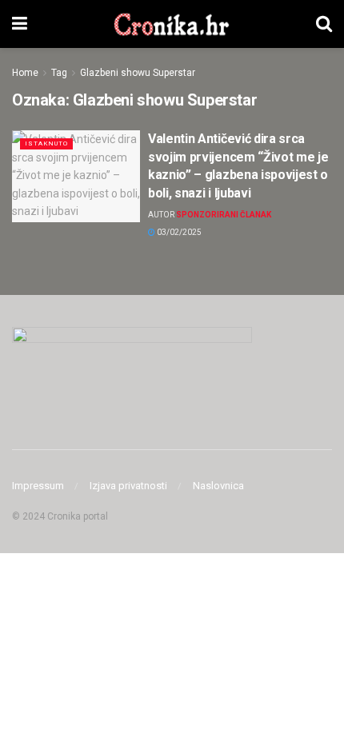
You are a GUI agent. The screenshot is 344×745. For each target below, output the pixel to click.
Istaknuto (46, 143)
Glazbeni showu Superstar (137, 72)
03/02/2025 (178, 232)
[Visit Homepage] (171, 24)
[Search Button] (324, 24)
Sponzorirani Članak (223, 214)
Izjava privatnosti (128, 486)
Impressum (38, 486)
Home (25, 72)
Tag (59, 72)
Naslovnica (218, 486)
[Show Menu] (19, 24)
